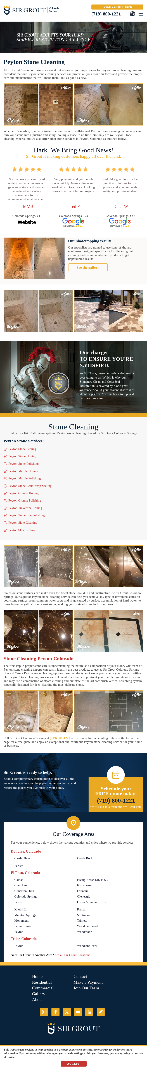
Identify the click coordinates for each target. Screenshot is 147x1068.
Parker (18, 865)
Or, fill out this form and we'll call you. (116, 807)
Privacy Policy (112, 1049)
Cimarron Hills (24, 891)
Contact (80, 976)
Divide (18, 946)
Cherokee (20, 885)
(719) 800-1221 (106, 14)
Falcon (18, 902)
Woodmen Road (87, 926)
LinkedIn (89, 1012)
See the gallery (88, 267)
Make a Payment (88, 982)
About (37, 999)
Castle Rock (85, 858)
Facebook (55, 1012)
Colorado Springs (25, 896)
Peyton (18, 931)
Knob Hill (20, 909)
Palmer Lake (22, 926)
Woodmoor (84, 931)
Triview (82, 920)
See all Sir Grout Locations (72, 955)
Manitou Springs (25, 915)
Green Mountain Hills (91, 902)
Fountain (83, 891)
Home (37, 976)
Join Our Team (86, 988)
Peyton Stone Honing (22, 456)
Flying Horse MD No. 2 (92, 880)
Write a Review (101, 1012)
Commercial (43, 988)
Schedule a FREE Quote (117, 6)
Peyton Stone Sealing (22, 449)
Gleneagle (83, 896)
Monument (21, 920)
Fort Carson (85, 885)
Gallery (38, 993)
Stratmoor (83, 915)
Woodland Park (87, 946)
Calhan (18, 880)
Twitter (67, 1012)
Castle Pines (22, 858)
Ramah (81, 909)
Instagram (44, 1012)
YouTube (78, 1012)
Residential (42, 982)
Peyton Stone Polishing (23, 463)
